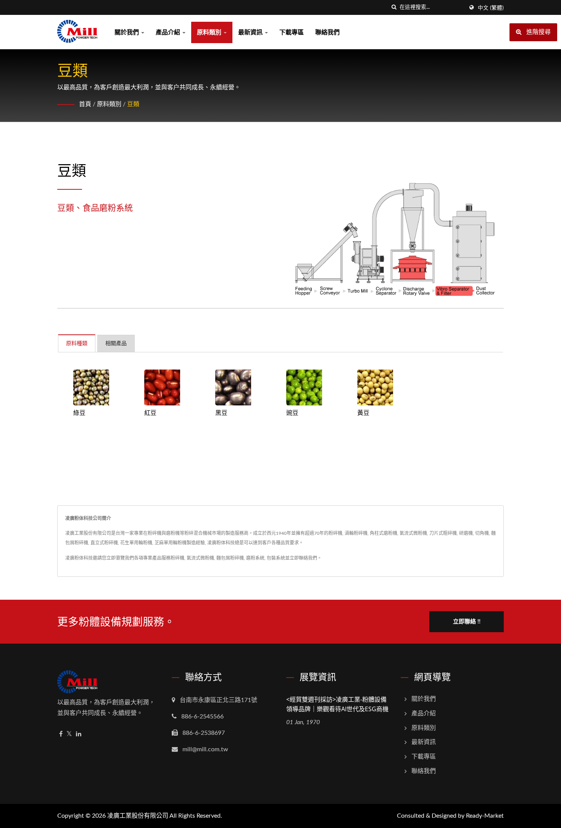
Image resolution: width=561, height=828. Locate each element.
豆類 (133, 104)
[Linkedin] (78, 734)
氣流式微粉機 (200, 558)
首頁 (85, 104)
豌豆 (292, 412)
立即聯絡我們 (303, 558)
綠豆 (79, 412)
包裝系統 (276, 558)
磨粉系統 (255, 558)
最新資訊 (251, 32)
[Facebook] (61, 734)
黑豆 (221, 412)
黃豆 (363, 412)
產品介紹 (169, 32)
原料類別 (210, 32)
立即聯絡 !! (466, 622)
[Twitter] (69, 734)
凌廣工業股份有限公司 (137, 816)
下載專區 (291, 32)
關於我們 (127, 32)
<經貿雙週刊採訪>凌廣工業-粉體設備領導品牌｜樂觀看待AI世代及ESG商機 (337, 704)
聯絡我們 (327, 32)
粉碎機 (177, 558)
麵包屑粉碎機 (230, 558)
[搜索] (394, 7)
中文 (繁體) (491, 8)
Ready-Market (485, 816)
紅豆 (150, 412)
